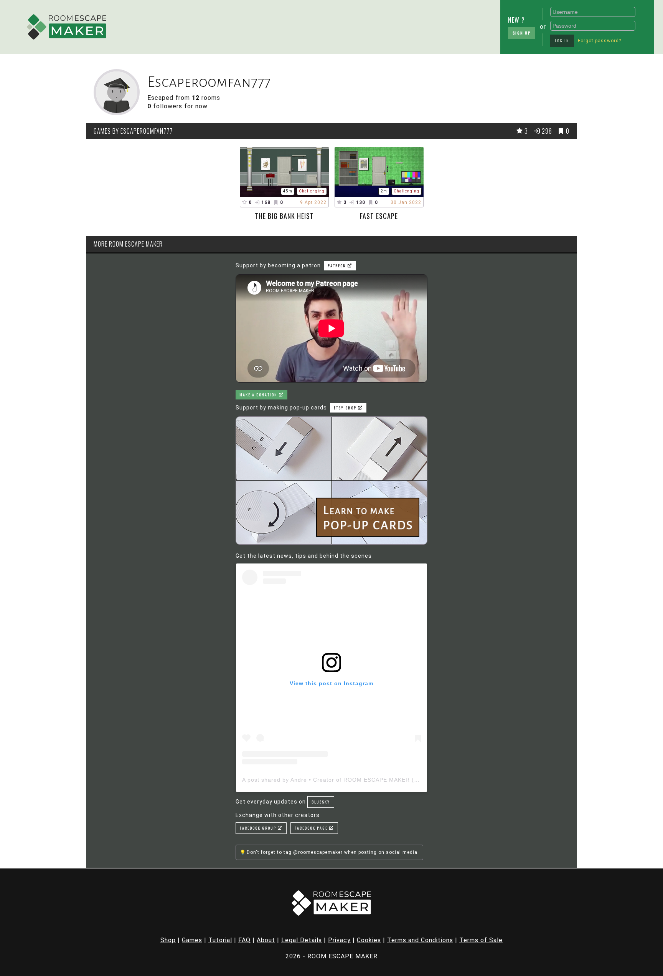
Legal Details (301, 940)
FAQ (244, 940)
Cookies (369, 940)
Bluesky (321, 802)
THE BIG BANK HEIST (284, 216)
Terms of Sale (481, 940)
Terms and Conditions (420, 940)
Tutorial (220, 940)
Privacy (339, 940)
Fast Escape (379, 216)
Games (192, 940)
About (266, 940)
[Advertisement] (306, 25)
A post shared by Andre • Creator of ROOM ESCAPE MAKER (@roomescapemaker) (357, 780)
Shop (168, 940)
